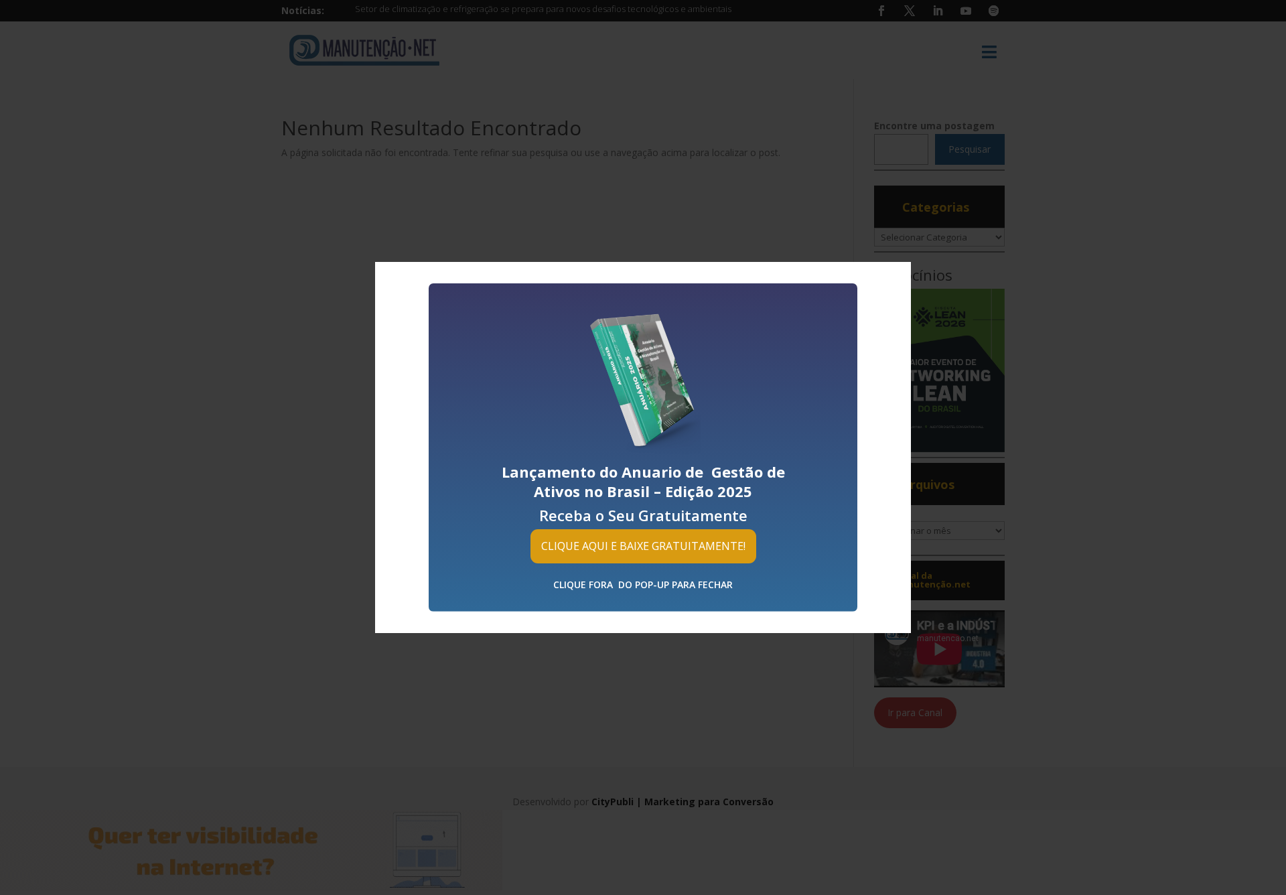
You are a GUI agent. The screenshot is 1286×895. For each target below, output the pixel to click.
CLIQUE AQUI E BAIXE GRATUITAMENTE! (643, 546)
